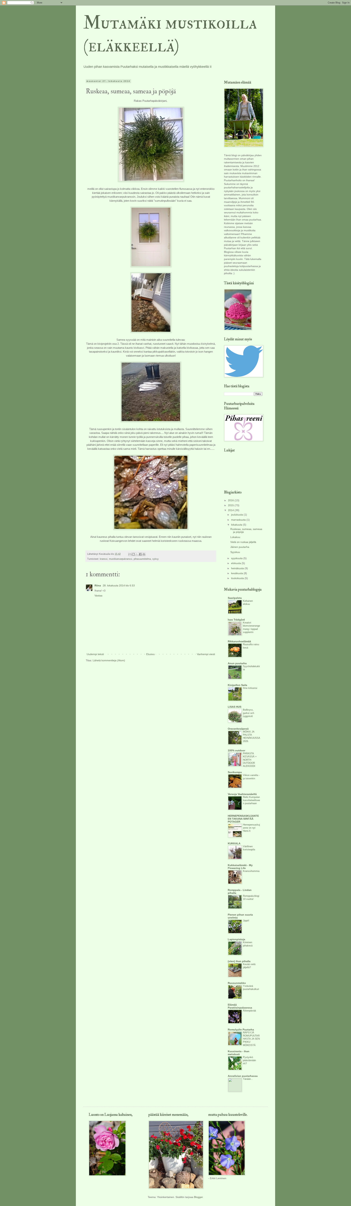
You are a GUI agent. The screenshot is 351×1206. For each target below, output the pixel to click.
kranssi (103, 559)
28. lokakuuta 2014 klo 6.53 (119, 585)
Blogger (198, 1197)
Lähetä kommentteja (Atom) (109, 660)
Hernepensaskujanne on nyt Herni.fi (251, 827)
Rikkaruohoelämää (239, 641)
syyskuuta (237, 558)
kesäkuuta (237, 573)
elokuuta (236, 563)
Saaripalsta (235, 597)
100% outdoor (236, 750)
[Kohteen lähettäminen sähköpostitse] (130, 554)
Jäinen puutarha (239, 546)
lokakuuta (237, 524)
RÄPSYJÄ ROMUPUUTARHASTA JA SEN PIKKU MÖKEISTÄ (251, 1039)
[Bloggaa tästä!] (133, 554)
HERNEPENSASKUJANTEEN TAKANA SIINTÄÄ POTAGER (243, 818)
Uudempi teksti (95, 654)
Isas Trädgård (236, 619)
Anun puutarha (237, 663)
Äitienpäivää (249, 1010)
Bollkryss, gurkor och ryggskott (248, 713)
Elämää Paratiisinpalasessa (240, 1006)
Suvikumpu (235, 772)
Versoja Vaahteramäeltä (242, 794)
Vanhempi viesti (206, 654)
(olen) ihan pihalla (239, 961)
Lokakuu (235, 537)
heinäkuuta (238, 568)
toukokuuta (238, 578)
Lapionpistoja (236, 939)
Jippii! (246, 920)
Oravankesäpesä (238, 728)
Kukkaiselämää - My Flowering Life (240, 867)
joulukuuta (237, 514)
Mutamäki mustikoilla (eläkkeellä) (170, 34)
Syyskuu (235, 552)
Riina (98, 585)
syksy (155, 559)
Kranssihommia (251, 871)
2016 (231, 500)
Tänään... (248, 1079)
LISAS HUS (234, 706)
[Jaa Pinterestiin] (144, 554)
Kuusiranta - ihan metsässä (238, 1053)
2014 (231, 510)
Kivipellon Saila (237, 685)
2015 (231, 505)
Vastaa (98, 595)
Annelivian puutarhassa (243, 1075)
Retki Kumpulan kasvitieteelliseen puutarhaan (251, 800)
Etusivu (150, 654)
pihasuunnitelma (142, 559)
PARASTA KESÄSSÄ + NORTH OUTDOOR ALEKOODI (250, 759)
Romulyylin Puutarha (241, 1029)
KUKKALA (234, 843)
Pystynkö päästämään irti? (249, 1060)
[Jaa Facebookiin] (140, 554)
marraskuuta (238, 519)
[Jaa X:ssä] (137, 554)
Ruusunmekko (237, 982)
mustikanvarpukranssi (120, 559)
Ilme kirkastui (250, 688)
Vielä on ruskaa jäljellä (243, 542)
